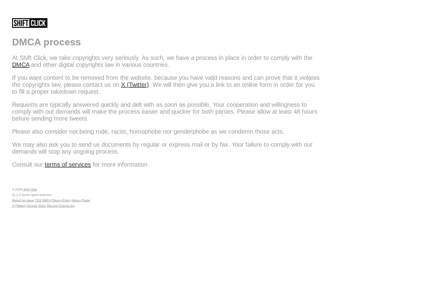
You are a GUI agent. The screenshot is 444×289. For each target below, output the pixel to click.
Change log (66, 205)
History (76, 200)
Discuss (52, 205)
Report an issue (23, 200)
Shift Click (30, 189)
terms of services (68, 164)
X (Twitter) (135, 84)
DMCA (20, 64)
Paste (86, 200)
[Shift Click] (29, 24)
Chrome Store (36, 205)
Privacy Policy (61, 200)
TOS (38, 200)
